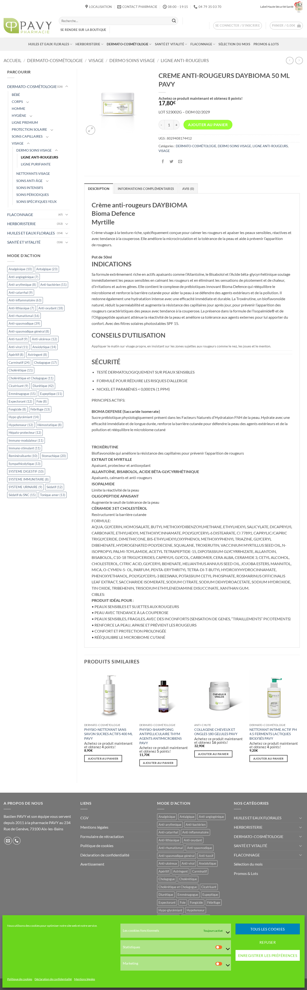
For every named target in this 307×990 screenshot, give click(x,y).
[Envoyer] (174, 21)
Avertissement (92, 864)
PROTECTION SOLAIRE (29, 129)
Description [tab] (98, 189)
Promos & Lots (266, 44)
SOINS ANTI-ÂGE (29, 181)
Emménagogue (22, 394)
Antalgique (47, 269)
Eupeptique (51, 394)
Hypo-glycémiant (24, 417)
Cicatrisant (18, 386)
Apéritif (16, 355)
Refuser (268, 942)
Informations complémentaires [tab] (146, 189)
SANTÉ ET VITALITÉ (169, 44)
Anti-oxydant (50, 308)
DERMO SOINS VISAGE (132, 60)
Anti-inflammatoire (25, 300)
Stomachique (54, 456)
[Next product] (289, 60)
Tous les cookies (267, 929)
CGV (84, 817)
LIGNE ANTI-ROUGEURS (185, 60)
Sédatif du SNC (22, 495)
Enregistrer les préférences (267, 955)
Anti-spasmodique (24, 323)
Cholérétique (21, 370)
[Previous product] (299, 60)
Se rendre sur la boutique (83, 30)
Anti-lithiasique (21, 308)
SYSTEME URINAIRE (25, 487)
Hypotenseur (21, 425)
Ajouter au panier (208, 125)
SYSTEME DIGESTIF (26, 471)
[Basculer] (67, 86)
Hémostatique (49, 425)
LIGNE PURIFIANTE (36, 164)
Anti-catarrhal (21, 292)
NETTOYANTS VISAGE (33, 173)
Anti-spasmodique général (29, 331)
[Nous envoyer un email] (8, 841)
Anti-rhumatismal (24, 316)
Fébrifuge (40, 409)
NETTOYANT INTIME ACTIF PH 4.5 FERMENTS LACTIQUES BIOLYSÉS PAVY (273, 733)
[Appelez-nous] (17, 841)
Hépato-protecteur (25, 432)
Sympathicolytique (25, 464)
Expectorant (20, 401)
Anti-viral (18, 347)
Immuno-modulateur (26, 440)
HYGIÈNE (19, 115)
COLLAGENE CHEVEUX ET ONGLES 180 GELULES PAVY (215, 731)
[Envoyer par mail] (180, 161)
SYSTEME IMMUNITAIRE (29, 479)
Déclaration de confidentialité (53, 979)
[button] (237, 25)
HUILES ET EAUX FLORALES (48, 44)
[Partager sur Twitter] (171, 161)
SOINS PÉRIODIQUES (32, 195)
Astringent (37, 355)
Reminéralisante (23, 456)
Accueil (12, 60)
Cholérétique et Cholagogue (31, 378)
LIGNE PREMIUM (25, 122)
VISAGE (96, 60)
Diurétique (43, 386)
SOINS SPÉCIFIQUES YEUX (36, 201)
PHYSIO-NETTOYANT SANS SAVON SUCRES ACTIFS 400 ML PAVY (108, 733)
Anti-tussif (18, 339)
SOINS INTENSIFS (29, 188)
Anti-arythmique (22, 285)
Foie (41, 401)
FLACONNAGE (201, 44)
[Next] (299, 722)
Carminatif (19, 362)
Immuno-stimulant (25, 448)
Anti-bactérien (53, 285)
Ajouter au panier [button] (103, 758)
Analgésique (20, 269)
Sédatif (55, 487)
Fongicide (17, 409)
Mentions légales (84, 979)
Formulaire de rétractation (102, 836)
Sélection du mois (234, 44)
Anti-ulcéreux (44, 339)
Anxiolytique (44, 347)
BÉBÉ (16, 95)
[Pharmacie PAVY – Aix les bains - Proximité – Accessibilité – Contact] (28, 25)
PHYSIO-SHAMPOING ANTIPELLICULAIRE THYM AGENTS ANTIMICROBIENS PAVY (160, 736)
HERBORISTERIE (88, 44)
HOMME (18, 108)
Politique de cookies (19, 979)
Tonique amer (52, 495)
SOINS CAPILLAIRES (27, 136)
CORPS (17, 102)
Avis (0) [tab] (188, 189)
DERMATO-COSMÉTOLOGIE (127, 44)
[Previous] (84, 722)
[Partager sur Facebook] (163, 161)
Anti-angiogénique (23, 277)
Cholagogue (45, 362)
